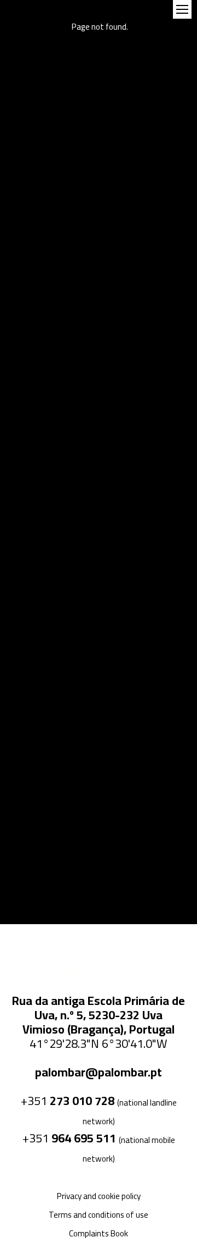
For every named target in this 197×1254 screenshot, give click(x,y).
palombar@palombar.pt (98, 1072)
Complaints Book (98, 1233)
